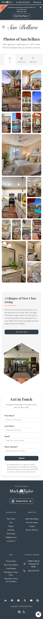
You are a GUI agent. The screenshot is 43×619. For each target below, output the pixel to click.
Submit (21, 458)
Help (11, 555)
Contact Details (32, 555)
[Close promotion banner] (3, 7)
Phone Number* (11, 447)
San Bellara (11, 512)
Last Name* (9, 426)
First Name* (10, 416)
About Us (32, 512)
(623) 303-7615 (33, 571)
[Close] (40, 7)
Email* (7, 436)
